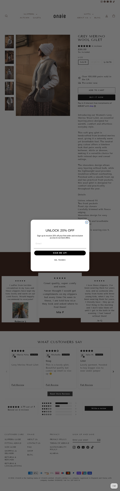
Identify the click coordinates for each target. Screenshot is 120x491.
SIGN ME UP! (60, 253)
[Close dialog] (86, 222)
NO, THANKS (60, 260)
